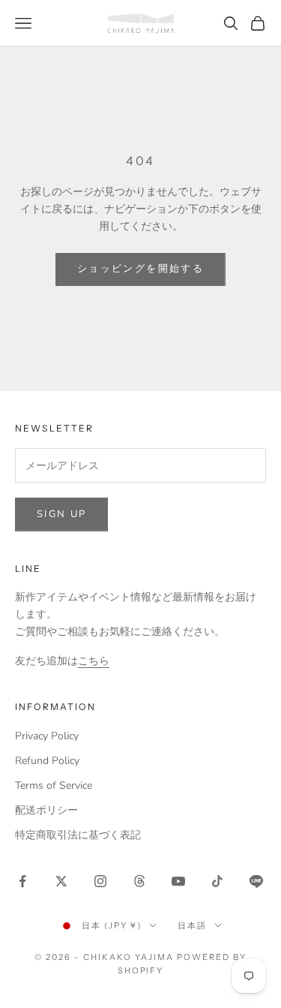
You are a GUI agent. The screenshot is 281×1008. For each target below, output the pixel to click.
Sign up (61, 514)
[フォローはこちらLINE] (256, 881)
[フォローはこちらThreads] (139, 881)
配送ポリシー (46, 810)
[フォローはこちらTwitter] (61, 881)
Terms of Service (53, 785)
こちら (93, 661)
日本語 (192, 925)
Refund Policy (47, 761)
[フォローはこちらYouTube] (178, 881)
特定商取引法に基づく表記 (78, 835)
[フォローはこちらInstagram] (100, 881)
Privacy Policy (47, 736)
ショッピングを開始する (140, 268)
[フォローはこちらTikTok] (217, 881)
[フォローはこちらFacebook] (22, 881)
